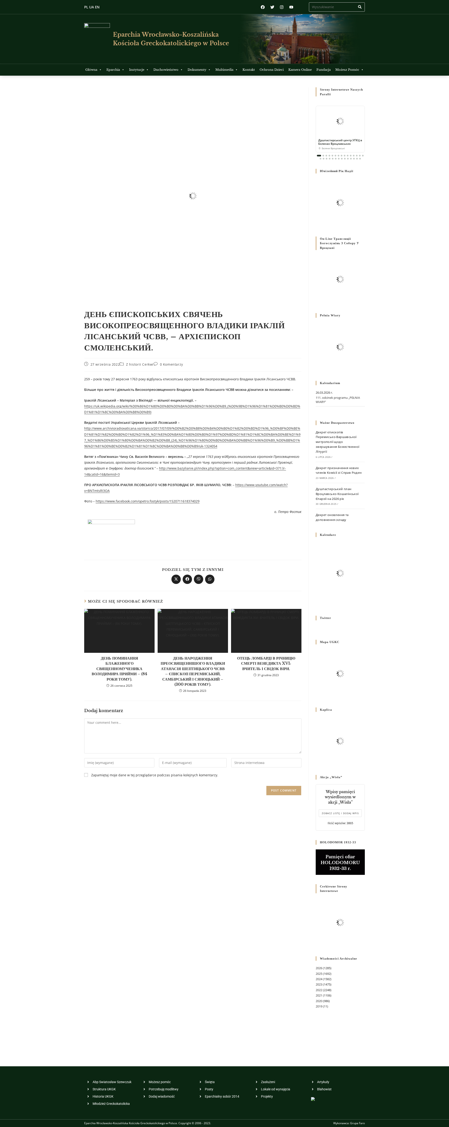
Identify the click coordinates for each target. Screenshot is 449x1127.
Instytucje (136, 70)
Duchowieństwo (165, 70)
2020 (319, 1001)
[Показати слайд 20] (332, 158)
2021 (319, 995)
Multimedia (224, 70)
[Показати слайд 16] (320, 158)
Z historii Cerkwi (140, 364)
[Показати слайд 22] (339, 158)
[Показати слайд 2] (323, 155)
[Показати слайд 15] (363, 155)
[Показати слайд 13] (357, 155)
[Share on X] (176, 579)
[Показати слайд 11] (350, 155)
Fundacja (323, 70)
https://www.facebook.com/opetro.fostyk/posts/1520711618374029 (147, 501)
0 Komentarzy (171, 364)
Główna (91, 70)
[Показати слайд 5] (332, 155)
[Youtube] (291, 7)
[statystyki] (313, 1098)
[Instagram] (281, 7)
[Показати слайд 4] (329, 155)
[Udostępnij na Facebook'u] (187, 579)
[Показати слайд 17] (323, 158)
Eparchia (113, 70)
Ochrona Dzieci (272, 70)
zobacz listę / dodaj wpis (340, 813)
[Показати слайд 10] (347, 155)
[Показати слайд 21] (336, 158)
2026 (319, 968)
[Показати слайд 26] (351, 158)
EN (97, 7)
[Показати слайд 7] (338, 155)
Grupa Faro (357, 1123)
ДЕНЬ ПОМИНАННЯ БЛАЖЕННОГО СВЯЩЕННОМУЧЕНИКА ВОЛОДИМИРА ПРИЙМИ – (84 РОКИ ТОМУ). (119, 669)
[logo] (97, 39)
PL (86, 7)
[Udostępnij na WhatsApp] (209, 579)
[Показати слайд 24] (345, 158)
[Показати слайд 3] (326, 155)
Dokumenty (197, 70)
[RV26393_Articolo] (111, 533)
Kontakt (249, 70)
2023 (319, 984)
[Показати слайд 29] (360, 158)
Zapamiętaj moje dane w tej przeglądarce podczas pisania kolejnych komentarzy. (154, 775)
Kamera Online (300, 70)
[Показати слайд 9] (344, 155)
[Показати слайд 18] (326, 158)
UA (91, 7)
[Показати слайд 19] (329, 158)
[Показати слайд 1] (319, 155)
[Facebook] (262, 7)
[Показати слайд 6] (335, 155)
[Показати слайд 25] (348, 158)
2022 (319, 990)
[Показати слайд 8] (341, 155)
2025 (319, 974)
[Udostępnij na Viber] (198, 579)
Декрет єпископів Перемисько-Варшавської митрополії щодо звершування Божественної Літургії (337, 442)
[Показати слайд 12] (354, 155)
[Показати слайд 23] (342, 158)
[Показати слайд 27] (354, 158)
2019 (319, 1006)
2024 (319, 979)
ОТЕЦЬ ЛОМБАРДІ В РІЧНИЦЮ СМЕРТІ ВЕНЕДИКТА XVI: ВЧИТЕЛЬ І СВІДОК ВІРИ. (266, 663)
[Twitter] (272, 7)
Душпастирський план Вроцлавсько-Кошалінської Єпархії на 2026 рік (337, 494)
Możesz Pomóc (347, 70)
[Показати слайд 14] (360, 155)
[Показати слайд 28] (357, 158)
